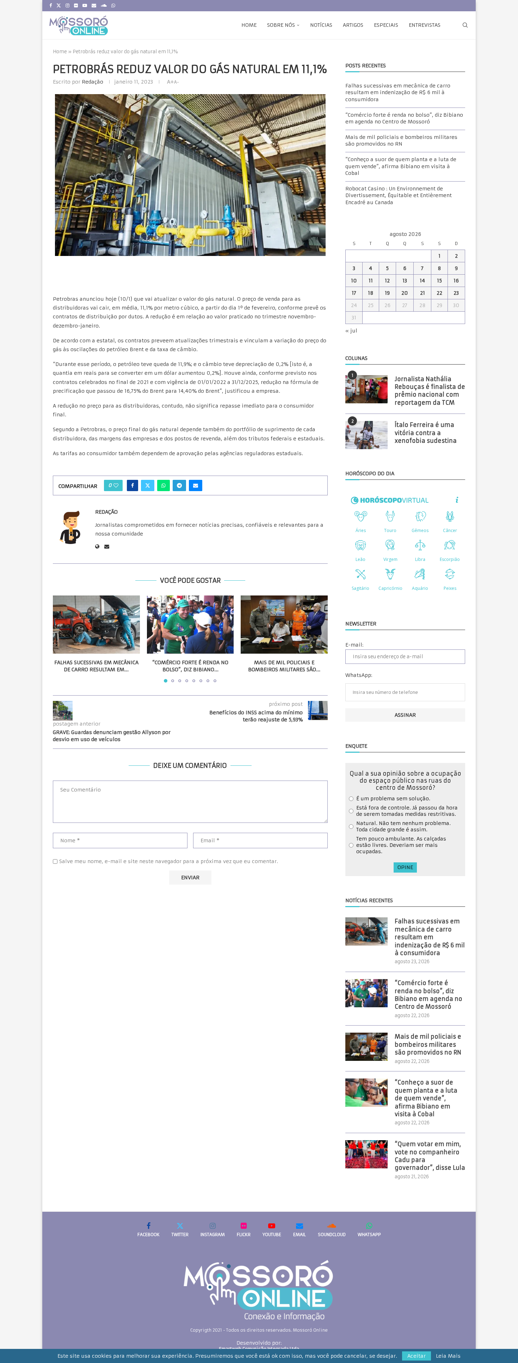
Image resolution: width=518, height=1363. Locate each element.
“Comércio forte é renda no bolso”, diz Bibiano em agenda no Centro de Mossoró (404, 118)
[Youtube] (84, 5)
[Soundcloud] (104, 5)
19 (387, 293)
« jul (351, 331)
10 (354, 280)
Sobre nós (281, 25)
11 (371, 280)
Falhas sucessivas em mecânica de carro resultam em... (96, 666)
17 (354, 293)
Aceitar (416, 1356)
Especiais (386, 25)
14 (422, 280)
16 (456, 280)
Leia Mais (448, 1355)
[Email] (94, 5)
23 (456, 293)
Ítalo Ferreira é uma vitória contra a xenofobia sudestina (426, 432)
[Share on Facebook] (132, 485)
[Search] (465, 25)
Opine (405, 867)
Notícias (321, 25)
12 (387, 280)
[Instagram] (67, 5)
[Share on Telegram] (179, 485)
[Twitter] (58, 5)
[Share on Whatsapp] (163, 485)
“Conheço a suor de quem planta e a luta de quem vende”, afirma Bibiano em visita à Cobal (400, 166)
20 (404, 293)
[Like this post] (115, 485)
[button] (62, 639)
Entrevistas (424, 25)
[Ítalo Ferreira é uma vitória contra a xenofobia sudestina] (366, 435)
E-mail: (354, 645)
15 (439, 280)
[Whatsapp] (113, 5)
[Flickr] (76, 5)
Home (249, 25)
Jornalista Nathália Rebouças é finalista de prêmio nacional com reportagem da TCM (430, 390)
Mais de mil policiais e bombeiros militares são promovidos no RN (401, 140)
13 (404, 280)
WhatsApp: (358, 675)
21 (422, 293)
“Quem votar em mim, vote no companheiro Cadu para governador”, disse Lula (430, 1156)
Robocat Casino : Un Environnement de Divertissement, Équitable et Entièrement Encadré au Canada (398, 195)
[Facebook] (50, 5)
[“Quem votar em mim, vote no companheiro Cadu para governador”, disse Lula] (366, 1154)
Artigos (353, 25)
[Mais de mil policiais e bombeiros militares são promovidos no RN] (284, 624)
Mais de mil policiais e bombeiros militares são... (284, 666)
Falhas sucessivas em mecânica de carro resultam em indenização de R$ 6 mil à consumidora (397, 92)
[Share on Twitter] (147, 485)
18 (371, 293)
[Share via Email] (195, 485)
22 (439, 293)
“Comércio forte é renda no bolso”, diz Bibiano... (190, 666)
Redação (92, 82)
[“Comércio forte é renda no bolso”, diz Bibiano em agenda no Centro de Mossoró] (190, 624)
